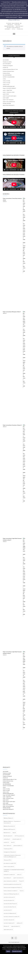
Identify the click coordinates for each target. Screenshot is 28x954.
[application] (14, 122)
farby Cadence (7, 845)
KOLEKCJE (5, 67)
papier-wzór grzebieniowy (9, 101)
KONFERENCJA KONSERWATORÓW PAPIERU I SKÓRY (14, 870)
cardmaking (7, 839)
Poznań (21, 881)
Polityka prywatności (14, 942)
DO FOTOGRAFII (7, 63)
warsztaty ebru (8, 910)
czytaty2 (6, 842)
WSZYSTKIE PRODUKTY (8, 105)
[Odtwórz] (5, 127)
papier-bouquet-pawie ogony (9, 96)
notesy (4, 78)
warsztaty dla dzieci (9, 900)
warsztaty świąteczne (9, 923)
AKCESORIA (6, 60)
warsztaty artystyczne (9, 897)
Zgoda (8, 951)
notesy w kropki (6, 82)
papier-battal (6, 94)
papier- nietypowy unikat (8, 92)
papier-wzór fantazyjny (8, 99)
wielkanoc (19, 923)
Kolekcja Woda (6, 73)
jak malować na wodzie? (10, 863)
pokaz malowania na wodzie (10, 881)
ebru (12, 842)
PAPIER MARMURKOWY (9, 86)
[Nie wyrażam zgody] (26, 949)
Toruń (22, 890)
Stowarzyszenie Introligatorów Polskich (13, 887)
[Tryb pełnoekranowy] (23, 127)
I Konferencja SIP (8, 848)
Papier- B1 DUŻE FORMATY (9, 88)
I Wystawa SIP (7, 860)
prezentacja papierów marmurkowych (12, 884)
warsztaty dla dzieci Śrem (10, 906)
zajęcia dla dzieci (15, 926)
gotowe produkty (18, 845)
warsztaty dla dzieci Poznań (10, 903)
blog (14, 832)
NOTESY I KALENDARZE (8, 77)
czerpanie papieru (16, 839)
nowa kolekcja (7, 877)
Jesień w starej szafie (9, 866)
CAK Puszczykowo (19, 835)
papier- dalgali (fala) (7, 90)
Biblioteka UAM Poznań (9, 829)
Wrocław (6, 926)
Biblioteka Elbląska (8, 818)
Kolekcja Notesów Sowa (8, 71)
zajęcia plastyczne (8, 929)
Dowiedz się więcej (16, 951)
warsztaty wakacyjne (9, 919)
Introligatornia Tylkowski (10, 852)
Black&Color (7, 832)
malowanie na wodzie (9, 874)
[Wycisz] (21, 127)
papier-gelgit (6, 97)
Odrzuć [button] (20, 17)
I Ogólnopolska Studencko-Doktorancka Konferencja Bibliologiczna (12, 856)
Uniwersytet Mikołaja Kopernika (11, 894)
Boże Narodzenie (8, 835)
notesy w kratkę (6, 80)
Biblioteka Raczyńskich (9, 826)
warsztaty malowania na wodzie (11, 916)
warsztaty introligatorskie (10, 913)
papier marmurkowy (18, 877)
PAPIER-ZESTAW (7, 103)
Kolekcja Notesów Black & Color (10, 69)
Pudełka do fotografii (8, 65)
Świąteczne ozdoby (7, 61)
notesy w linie (6, 84)
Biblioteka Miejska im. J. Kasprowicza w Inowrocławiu (12, 822)
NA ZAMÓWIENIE (7, 75)
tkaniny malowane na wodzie (10, 890)
